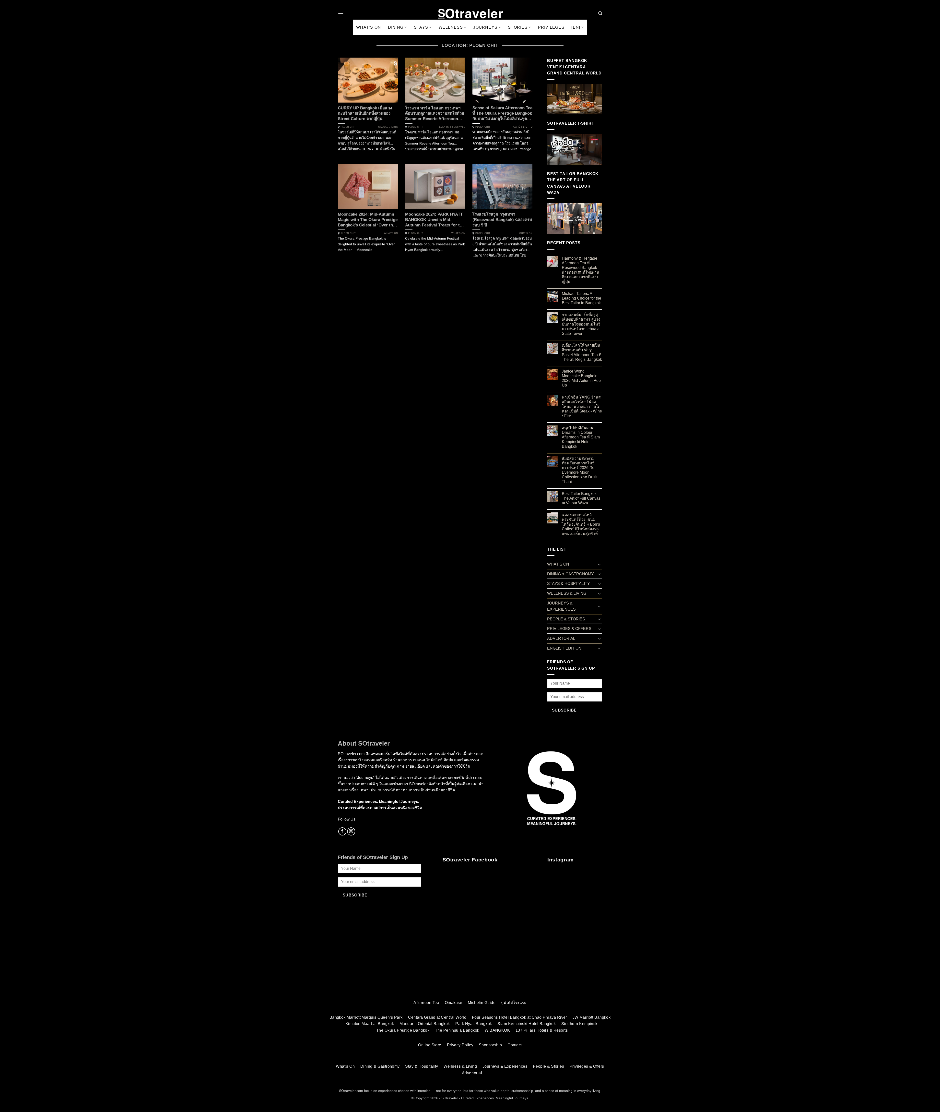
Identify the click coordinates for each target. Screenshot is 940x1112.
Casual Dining (388, 127)
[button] (341, 13)
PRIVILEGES (551, 27)
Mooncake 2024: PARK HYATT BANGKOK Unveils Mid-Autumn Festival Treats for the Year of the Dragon (434, 220)
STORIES (518, 27)
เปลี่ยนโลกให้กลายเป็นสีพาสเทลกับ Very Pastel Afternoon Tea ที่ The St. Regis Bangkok (582, 352)
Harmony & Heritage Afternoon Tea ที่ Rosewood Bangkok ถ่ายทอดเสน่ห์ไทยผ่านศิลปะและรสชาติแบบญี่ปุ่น (580, 270)
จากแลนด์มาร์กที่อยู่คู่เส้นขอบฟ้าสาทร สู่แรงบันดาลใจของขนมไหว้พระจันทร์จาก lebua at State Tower (581, 324)
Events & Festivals (452, 127)
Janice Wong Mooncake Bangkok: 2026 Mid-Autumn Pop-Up (582, 378)
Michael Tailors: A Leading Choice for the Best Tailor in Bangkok (581, 298)
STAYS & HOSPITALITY (568, 583)
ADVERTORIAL (561, 638)
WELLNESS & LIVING (566, 593)
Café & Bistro (522, 127)
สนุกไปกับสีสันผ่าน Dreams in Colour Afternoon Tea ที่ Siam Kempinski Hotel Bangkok (581, 437)
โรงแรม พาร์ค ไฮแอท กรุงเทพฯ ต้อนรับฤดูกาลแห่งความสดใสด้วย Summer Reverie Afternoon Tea (434, 113)
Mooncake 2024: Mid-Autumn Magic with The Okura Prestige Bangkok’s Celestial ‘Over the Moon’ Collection (368, 220)
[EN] (575, 27)
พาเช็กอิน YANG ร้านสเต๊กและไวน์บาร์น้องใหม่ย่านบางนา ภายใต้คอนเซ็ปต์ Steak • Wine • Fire (582, 406)
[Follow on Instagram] (351, 831)
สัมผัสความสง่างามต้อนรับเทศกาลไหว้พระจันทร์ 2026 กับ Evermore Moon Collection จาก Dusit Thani (579, 470)
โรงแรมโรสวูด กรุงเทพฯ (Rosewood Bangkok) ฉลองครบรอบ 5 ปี (502, 219)
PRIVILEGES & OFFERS (569, 629)
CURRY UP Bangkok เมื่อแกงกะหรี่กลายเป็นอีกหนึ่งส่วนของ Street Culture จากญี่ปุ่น (365, 113)
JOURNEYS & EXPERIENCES (561, 606)
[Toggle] (599, 564)
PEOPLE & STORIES (566, 619)
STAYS (421, 27)
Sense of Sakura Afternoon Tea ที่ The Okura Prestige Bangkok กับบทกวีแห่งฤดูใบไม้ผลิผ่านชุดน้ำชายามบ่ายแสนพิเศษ (502, 113)
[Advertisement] (470, 958)
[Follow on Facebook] (342, 831)
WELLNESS (451, 27)
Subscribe (564, 710)
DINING (396, 27)
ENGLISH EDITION (564, 648)
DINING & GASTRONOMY (570, 574)
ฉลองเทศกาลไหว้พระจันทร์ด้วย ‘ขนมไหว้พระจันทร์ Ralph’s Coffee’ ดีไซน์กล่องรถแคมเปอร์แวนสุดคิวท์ (581, 524)
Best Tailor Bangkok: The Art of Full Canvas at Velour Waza (581, 498)
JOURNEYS (485, 27)
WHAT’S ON (368, 27)
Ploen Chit (348, 127)
